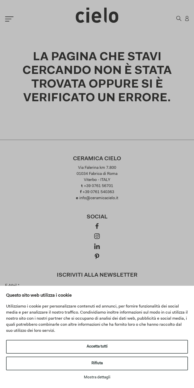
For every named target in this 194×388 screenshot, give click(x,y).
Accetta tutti (97, 347)
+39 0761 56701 (98, 186)
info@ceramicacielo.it (98, 198)
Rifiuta (97, 363)
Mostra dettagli (97, 377)
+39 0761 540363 (98, 192)
